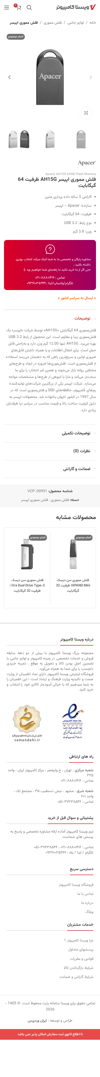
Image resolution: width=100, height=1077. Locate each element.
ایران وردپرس (37, 1021)
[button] (90, 77)
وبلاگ (89, 912)
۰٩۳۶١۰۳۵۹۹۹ (36, 283)
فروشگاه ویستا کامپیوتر (76, 885)
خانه (93, 23)
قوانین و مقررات (81, 959)
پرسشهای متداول (80, 950)
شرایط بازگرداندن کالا (78, 968)
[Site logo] (76, 7)
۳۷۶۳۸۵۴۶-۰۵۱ (69, 802)
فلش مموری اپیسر (24, 23)
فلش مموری (53, 23)
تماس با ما (85, 894)
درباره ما (87, 903)
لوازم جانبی (75, 23)
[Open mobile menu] (6, 7)
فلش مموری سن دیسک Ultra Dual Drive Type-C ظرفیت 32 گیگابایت (27, 586)
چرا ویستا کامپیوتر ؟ (78, 941)
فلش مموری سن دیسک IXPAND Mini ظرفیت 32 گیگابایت (73, 586)
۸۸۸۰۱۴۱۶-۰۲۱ (44, 277)
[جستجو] (29, 7)
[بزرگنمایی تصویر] (86, 113)
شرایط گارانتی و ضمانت (76, 977)
